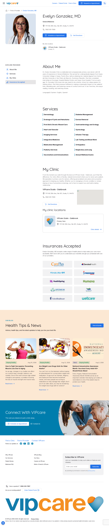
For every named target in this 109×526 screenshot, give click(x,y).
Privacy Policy (35, 519)
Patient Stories (9, 461)
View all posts (97, 325)
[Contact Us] (104, 3)
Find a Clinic (72, 3)
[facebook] (21, 443)
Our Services (9, 458)
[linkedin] (28, 443)
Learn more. (92, 521)
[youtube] (24, 443)
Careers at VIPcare (39, 461)
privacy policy (91, 470)
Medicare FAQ (9, 464)
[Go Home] (12, 3)
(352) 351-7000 (50, 29)
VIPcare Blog (37, 455)
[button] (63, 3)
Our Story (36, 458)
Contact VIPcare (38, 440)
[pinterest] (32, 443)
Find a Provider (23, 440)
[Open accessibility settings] (3, 523)
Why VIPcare (9, 455)
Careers (54, 3)
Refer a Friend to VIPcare (41, 464)
